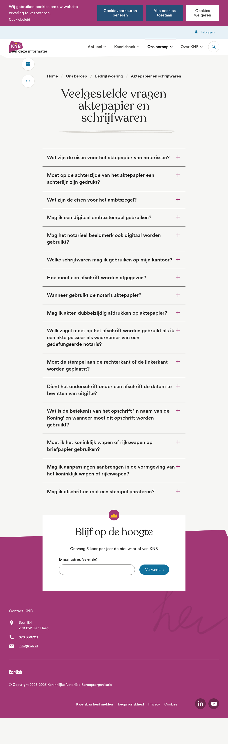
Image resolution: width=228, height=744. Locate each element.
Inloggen (208, 32)
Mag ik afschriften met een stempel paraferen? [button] (111, 491)
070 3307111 (28, 637)
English (15, 672)
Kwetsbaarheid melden (94, 704)
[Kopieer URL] (28, 81)
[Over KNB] (201, 46)
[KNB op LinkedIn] (200, 703)
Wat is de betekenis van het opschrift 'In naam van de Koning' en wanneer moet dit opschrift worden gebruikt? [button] (108, 418)
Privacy (154, 704)
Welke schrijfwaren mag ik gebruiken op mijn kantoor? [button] (109, 259)
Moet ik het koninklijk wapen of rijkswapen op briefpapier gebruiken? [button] (100, 446)
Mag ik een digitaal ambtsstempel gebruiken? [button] (99, 217)
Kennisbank (124, 47)
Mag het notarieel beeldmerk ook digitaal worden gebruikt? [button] (104, 239)
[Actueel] (105, 46)
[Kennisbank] (138, 46)
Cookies (170, 704)
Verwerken (154, 569)
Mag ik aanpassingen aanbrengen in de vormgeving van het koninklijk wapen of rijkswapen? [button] (111, 470)
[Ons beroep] (171, 46)
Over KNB (190, 47)
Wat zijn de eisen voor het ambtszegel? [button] (92, 200)
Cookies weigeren (202, 13)
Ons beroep (158, 47)
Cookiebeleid (19, 19)
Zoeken (213, 46)
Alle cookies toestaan (164, 13)
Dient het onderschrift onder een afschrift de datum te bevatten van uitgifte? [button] (109, 390)
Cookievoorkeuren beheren (120, 13)
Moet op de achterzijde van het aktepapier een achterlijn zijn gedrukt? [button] (100, 179)
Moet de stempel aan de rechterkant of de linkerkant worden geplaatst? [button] (107, 365)
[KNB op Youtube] (213, 703)
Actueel (95, 47)
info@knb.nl (28, 646)
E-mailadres (78, 559)
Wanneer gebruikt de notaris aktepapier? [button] (94, 295)
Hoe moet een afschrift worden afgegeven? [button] (96, 277)
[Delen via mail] (28, 64)
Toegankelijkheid (130, 704)
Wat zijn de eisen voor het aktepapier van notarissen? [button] (108, 157)
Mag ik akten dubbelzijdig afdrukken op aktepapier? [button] (107, 313)
